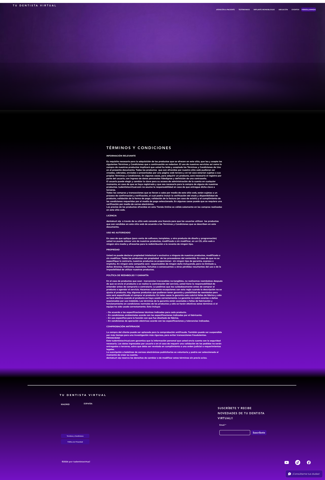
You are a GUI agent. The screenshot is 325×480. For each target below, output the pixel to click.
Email (222, 425)
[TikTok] (297, 462)
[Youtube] (286, 462)
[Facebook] (308, 462)
